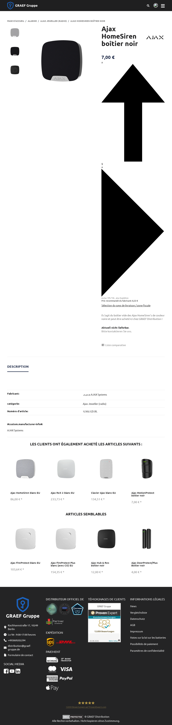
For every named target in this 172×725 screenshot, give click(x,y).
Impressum (136, 631)
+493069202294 (16, 640)
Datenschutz (137, 618)
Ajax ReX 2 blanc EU (62, 492)
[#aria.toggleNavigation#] (163, 6)
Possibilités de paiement (144, 643)
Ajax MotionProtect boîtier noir (142, 494)
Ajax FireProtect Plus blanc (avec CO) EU (63, 564)
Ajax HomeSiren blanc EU (25, 492)
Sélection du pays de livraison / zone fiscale (125, 305)
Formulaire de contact (20, 655)
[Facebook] (6, 671)
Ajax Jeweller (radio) (94, 403)
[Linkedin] (17, 671)
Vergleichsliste (138, 612)
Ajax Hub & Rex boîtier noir (100, 564)
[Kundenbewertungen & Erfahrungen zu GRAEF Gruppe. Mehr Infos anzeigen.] (104, 622)
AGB (132, 624)
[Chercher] (148, 5)
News (133, 606)
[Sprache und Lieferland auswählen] (155, 5)
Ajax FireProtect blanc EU (25, 562)
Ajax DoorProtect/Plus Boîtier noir (144, 564)
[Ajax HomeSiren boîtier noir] (62, 61)
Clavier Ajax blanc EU (103, 492)
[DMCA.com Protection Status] (73, 716)
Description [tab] (18, 366)
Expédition (124, 298)
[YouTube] (12, 671)
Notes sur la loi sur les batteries (148, 637)
